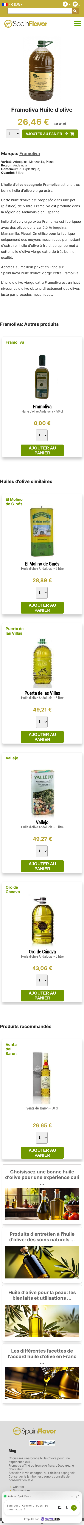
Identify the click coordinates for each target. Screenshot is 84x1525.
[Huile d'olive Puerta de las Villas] (42, 688)
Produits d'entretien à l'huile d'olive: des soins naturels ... (42, 1236)
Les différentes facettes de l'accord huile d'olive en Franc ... (42, 1356)
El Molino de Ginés (14, 501)
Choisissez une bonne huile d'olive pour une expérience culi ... (42, 1177)
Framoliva (29, 153)
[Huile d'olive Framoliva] (42, 402)
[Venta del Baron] (42, 1104)
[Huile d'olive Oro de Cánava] (42, 947)
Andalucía (20, 165)
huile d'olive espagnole (23, 184)
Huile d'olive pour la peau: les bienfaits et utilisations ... (42, 1295)
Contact (18, 1486)
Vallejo (12, 758)
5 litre (19, 172)
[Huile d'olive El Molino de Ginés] (42, 559)
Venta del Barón (11, 1049)
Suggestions (21, 1490)
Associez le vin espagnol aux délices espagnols (42, 1473)
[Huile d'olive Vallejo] (42, 818)
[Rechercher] (75, 11)
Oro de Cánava (13, 889)
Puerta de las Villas (15, 630)
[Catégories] (77, 23)
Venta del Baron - (42, 1108)
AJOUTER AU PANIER (45, 134)
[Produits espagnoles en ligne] (25, 24)
